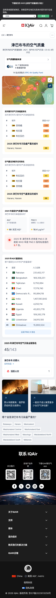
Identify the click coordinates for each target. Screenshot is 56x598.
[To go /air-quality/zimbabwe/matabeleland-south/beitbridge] (28, 125)
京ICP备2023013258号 (40, 593)
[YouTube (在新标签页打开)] (28, 486)
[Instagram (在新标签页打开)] (34, 486)
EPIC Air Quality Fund (34, 72)
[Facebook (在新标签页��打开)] (14, 486)
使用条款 (28, 582)
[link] (41, 25)
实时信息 (8, 364)
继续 (43, 16)
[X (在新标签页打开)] (21, 486)
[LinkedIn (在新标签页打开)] (41, 486)
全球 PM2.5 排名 (28, 332)
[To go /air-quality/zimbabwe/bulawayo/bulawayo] (28, 136)
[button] (37, 83)
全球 (2, 35)
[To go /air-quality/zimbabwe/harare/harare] (28, 130)
